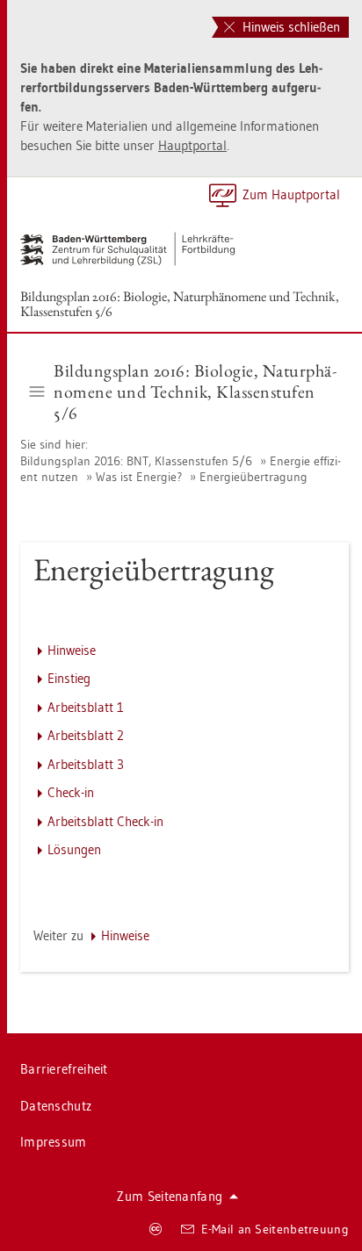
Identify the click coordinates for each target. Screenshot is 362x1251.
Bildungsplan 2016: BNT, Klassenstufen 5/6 (136, 461)
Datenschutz (55, 1105)
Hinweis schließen (289, 26)
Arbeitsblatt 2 (85, 735)
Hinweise (71, 650)
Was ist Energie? (139, 477)
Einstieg (68, 678)
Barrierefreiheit (64, 1068)
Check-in (70, 792)
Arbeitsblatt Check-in (105, 821)
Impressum (53, 1141)
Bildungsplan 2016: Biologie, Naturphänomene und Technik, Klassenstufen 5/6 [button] (195, 391)
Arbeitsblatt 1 (85, 707)
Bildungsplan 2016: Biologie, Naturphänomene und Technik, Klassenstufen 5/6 (179, 304)
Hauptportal (192, 145)
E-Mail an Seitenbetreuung (275, 1229)
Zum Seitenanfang (169, 1196)
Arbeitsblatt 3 (85, 764)
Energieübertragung (253, 477)
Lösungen (74, 849)
